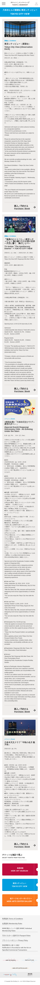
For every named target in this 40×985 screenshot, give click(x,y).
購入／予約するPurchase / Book (22, 207)
